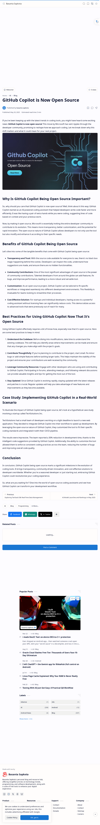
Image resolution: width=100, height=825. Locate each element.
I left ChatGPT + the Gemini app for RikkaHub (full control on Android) (51, 665)
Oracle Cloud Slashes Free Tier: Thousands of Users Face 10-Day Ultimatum (50, 654)
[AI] (5, 506)
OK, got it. (34, 817)
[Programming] (23, 506)
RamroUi (93, 820)
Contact (56, 805)
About (80, 805)
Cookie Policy (12, 817)
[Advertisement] (50, 27)
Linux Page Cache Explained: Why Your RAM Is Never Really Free (50, 677)
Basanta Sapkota (14, 3)
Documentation (59, 808)
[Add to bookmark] (78, 598)
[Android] (38, 661)
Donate (56, 811)
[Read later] (88, 108)
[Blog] (12, 506)
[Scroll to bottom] (95, 814)
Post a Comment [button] (50, 547)
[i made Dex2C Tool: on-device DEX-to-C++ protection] (50, 613)
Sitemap (81, 811)
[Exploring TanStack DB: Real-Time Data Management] (26, 496)
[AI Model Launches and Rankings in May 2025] (73, 496)
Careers (81, 814)
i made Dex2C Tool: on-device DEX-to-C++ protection (47, 637)
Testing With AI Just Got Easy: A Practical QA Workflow (48, 688)
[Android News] (35, 713)
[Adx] (65, 702)
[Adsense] (35, 702)
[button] (3, 3)
